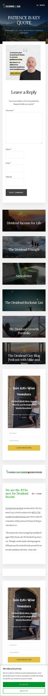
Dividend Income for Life (24, 223)
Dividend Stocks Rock (14, 508)
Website (9, 177)
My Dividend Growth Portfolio (24, 331)
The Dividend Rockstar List (24, 302)
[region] (24, 680)
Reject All (24, 691)
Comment (10, 110)
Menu (42, 5)
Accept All (24, 684)
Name (9, 149)
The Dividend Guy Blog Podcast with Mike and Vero (24, 360)
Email (8, 163)
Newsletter (24, 276)
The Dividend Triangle (24, 249)
